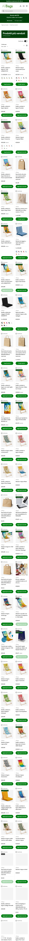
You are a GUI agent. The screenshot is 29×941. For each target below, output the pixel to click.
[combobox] (14, 11)
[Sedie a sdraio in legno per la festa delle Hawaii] (22, 732)
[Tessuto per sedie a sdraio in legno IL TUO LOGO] (7, 636)
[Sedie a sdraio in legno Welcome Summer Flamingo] (22, 537)
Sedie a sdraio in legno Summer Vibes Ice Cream (21, 387)
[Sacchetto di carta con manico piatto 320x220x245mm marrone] (7, 502)
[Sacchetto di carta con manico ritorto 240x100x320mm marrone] (22, 341)
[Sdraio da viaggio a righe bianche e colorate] (22, 231)
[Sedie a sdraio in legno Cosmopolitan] (22, 700)
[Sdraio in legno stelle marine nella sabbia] (7, 828)
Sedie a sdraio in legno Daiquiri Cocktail (5, 711)
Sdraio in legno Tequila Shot (5, 679)
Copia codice (19, 20)
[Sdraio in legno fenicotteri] (7, 765)
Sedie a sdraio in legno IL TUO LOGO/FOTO (5, 69)
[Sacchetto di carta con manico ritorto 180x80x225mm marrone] (7, 341)
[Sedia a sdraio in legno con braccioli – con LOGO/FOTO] (7, 270)
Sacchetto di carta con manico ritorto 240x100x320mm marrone (21, 353)
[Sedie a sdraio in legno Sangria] (22, 441)
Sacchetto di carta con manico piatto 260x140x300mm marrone (6, 582)
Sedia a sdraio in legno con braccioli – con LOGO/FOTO (7, 281)
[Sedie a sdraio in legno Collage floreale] (7, 894)
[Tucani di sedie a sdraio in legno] (22, 828)
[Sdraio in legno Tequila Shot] (7, 669)
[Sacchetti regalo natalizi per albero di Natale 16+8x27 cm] (22, 636)
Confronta (20, 41)
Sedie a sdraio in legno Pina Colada (6, 482)
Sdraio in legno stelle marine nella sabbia (7, 839)
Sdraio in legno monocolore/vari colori (20, 69)
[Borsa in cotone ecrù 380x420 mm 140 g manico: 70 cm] (22, 198)
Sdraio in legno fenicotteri (5, 775)
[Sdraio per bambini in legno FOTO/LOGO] (22, 408)
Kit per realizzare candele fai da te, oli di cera (21, 581)
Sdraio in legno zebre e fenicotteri (7, 451)
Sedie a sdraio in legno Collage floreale (7, 904)
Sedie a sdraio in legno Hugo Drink (6, 209)
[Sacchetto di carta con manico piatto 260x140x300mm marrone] (7, 569)
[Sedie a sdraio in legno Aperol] (7, 96)
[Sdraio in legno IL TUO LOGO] (7, 537)
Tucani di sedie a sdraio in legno (20, 839)
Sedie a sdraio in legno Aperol (5, 107)
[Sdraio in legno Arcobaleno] (22, 765)
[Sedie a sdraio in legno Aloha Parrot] (7, 231)
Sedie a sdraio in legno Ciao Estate (20, 280)
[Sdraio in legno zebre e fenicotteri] (7, 441)
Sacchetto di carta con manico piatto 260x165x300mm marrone (6, 872)
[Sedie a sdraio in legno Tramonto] (7, 127)
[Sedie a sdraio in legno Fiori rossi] (22, 928)
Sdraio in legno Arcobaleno (20, 775)
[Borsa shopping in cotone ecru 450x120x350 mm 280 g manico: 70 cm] (22, 894)
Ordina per (4, 44)
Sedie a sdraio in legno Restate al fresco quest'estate (6, 175)
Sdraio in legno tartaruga (5, 614)
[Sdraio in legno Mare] (22, 471)
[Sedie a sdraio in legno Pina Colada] (7, 471)
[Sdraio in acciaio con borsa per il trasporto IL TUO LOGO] (22, 604)
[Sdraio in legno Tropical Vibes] (22, 127)
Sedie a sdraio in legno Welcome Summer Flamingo (21, 548)
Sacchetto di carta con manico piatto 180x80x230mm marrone (21, 176)
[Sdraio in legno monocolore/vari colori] (22, 58)
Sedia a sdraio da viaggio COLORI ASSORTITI (5, 314)
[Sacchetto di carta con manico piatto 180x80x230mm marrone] (22, 164)
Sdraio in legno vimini (21, 869)
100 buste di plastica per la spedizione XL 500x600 (21, 514)
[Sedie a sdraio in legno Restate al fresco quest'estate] (7, 164)
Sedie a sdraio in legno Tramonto (5, 138)
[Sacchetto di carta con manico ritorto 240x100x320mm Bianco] (7, 928)
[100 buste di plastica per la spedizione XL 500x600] (22, 502)
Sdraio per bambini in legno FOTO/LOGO (21, 418)
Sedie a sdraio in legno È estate (20, 107)
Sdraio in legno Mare (21, 481)
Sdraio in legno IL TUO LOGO (7, 547)
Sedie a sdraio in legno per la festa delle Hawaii (20, 744)
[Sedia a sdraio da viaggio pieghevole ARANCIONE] (7, 796)
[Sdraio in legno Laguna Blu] (7, 732)
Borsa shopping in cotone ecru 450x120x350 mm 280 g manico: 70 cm (21, 906)
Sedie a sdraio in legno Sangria (20, 451)
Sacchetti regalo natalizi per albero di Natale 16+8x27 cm (21, 648)
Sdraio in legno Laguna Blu (5, 743)
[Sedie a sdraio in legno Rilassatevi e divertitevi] (22, 796)
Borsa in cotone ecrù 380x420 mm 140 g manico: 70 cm (21, 210)
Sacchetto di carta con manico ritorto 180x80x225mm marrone (6, 353)
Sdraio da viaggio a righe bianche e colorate (21, 242)
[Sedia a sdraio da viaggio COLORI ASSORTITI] (7, 302)
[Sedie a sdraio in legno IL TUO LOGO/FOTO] (7, 58)
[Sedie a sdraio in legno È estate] (22, 96)
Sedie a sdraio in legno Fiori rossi (20, 939)
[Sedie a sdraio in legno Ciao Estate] (22, 270)
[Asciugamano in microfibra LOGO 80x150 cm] (7, 408)
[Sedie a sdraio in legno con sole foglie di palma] (7, 375)
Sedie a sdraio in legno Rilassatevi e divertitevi (21, 807)
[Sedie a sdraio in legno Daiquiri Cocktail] (7, 700)
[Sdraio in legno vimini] (22, 859)
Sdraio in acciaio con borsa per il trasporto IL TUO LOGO (21, 615)
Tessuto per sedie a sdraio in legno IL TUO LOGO (7, 648)
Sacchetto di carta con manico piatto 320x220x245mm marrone (6, 515)
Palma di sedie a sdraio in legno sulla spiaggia (21, 314)
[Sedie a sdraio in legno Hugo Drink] (7, 198)
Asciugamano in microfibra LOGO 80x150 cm (5, 419)
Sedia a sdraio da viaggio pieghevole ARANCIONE (6, 807)
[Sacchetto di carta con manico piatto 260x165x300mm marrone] (7, 859)
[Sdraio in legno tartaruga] (7, 604)
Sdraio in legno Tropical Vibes (20, 138)
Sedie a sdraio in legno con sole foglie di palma (7, 387)
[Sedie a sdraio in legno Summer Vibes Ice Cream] (22, 375)
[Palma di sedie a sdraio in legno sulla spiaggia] (22, 302)
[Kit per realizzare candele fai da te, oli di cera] (22, 569)
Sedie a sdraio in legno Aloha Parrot (6, 242)
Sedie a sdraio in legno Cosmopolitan (21, 710)
